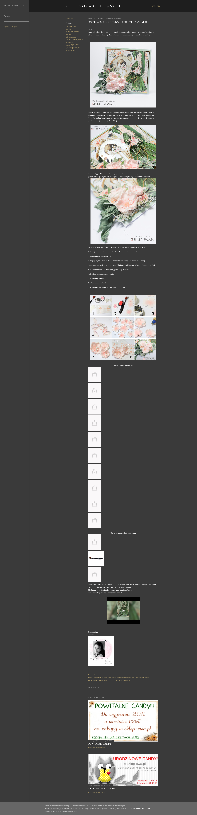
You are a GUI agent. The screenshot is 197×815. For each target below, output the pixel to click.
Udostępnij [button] (69, 18)
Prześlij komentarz (95, 691)
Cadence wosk (71, 26)
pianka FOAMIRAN (72, 45)
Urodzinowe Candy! (101, 788)
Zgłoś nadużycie (10, 27)
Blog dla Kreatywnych (96, 6)
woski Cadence (71, 50)
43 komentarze (100, 792)
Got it (149, 808)
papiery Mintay (71, 42)
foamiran (69, 29)
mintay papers (71, 37)
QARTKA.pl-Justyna (73, 48)
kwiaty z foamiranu (72, 32)
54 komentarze (100, 747)
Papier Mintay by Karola (74, 40)
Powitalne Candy (99, 743)
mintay (68, 34)
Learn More (137, 808)
